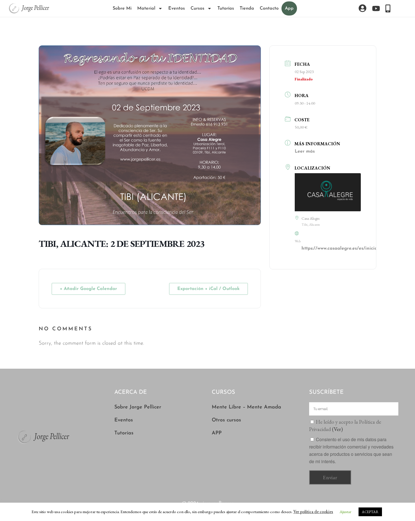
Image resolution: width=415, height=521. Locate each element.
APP (217, 433)
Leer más (305, 151)
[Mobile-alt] (388, 8)
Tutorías (225, 8)
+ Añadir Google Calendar (88, 289)
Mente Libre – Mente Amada (246, 407)
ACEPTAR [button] (370, 511)
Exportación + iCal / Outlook (208, 289)
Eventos (176, 8)
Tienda (247, 8)
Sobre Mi (122, 8)
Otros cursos (226, 420)
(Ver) (337, 429)
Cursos (197, 8)
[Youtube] (376, 8)
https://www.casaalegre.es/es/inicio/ (340, 248)
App (289, 8)
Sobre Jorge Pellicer (137, 407)
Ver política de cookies (313, 511)
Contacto (269, 8)
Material (146, 8)
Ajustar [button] (345, 511)
